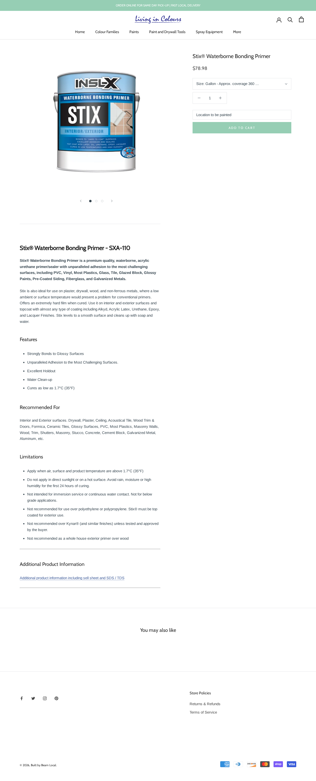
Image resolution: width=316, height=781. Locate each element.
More (237, 32)
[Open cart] (301, 19)
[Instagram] (45, 698)
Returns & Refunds (205, 704)
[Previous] (80, 201)
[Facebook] (21, 698)
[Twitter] (33, 698)
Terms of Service (203, 712)
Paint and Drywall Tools (167, 32)
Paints (134, 32)
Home (80, 32)
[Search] (290, 19)
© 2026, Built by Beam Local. (38, 765)
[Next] (112, 201)
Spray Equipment (209, 32)
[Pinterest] (56, 698)
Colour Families (107, 32)
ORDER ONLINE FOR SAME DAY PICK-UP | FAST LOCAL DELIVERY (158, 5)
